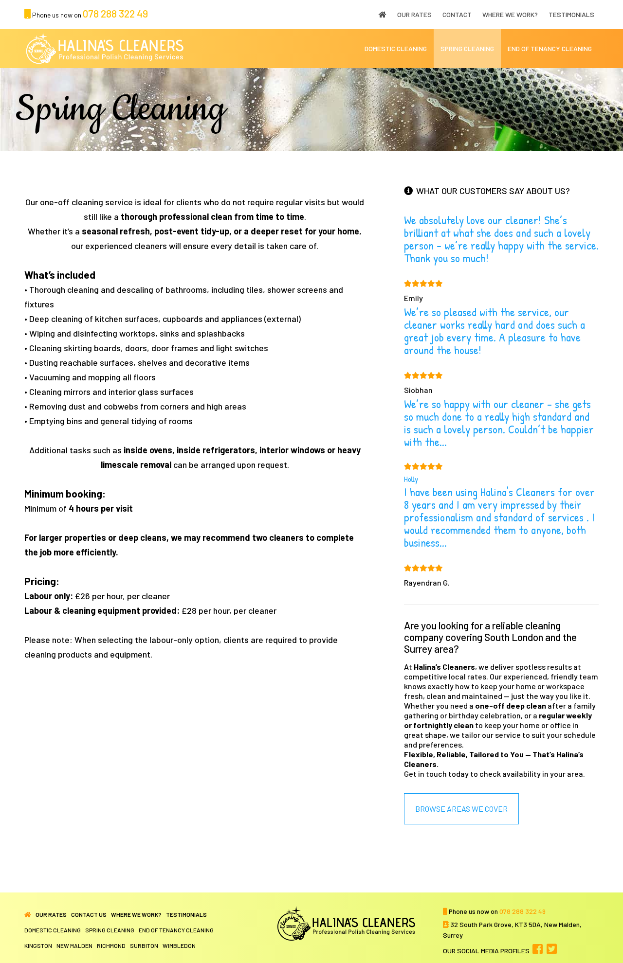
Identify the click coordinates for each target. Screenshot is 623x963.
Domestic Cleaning (52, 930)
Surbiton (144, 945)
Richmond (111, 945)
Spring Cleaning (109, 930)
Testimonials (186, 914)
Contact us (89, 914)
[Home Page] (27, 914)
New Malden (74, 945)
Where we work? (136, 914)
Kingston (38, 945)
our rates (51, 914)
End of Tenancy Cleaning (176, 930)
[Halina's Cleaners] (105, 48)
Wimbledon (179, 945)
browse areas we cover (461, 808)
